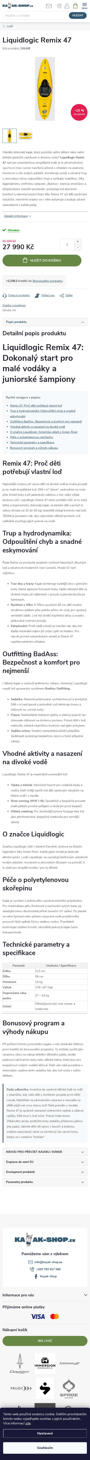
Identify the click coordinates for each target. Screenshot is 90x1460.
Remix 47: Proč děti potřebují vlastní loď (36, 406)
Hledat (77, 15)
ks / (45, 1341)
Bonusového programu (48, 281)
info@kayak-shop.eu (48, 1262)
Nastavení (45, 1433)
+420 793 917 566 (48, 1269)
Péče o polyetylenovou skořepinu (31, 437)
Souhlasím (45, 1448)
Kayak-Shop (48, 1276)
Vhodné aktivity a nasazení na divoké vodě (37, 427)
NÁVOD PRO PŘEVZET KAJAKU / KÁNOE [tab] (34, 1152)
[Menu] (84, 5)
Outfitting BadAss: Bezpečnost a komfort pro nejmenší (46, 422)
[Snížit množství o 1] (77, 247)
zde (28, 1423)
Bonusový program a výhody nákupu (34, 448)
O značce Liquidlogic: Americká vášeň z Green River (43, 432)
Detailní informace (16, 216)
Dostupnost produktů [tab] (20, 1172)
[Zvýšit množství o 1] (77, 242)
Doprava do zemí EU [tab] (19, 1162)
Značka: (14, 305)
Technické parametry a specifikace (32, 442)
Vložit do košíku (45, 260)
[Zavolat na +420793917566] (59, 6)
